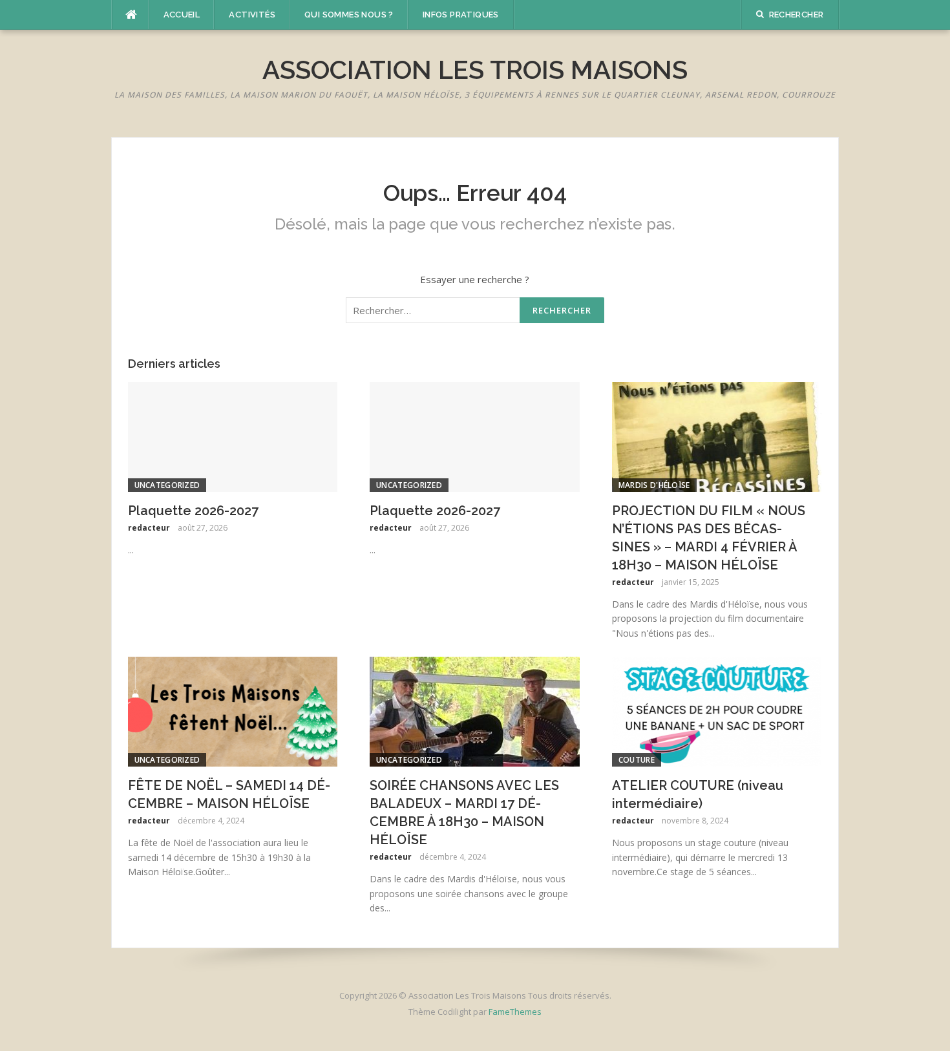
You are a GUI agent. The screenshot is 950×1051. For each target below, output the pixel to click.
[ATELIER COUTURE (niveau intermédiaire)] (717, 710)
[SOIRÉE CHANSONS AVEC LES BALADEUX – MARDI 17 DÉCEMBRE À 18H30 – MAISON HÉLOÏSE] (475, 710)
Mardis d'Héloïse (654, 485)
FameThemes (515, 1011)
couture (636, 759)
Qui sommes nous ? (349, 14)
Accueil (182, 14)
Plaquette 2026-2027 (193, 510)
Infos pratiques (461, 14)
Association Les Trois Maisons (475, 69)
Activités (252, 14)
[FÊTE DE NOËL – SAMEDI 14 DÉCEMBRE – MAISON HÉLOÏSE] (233, 710)
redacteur (149, 527)
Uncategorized (167, 485)
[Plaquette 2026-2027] (233, 435)
